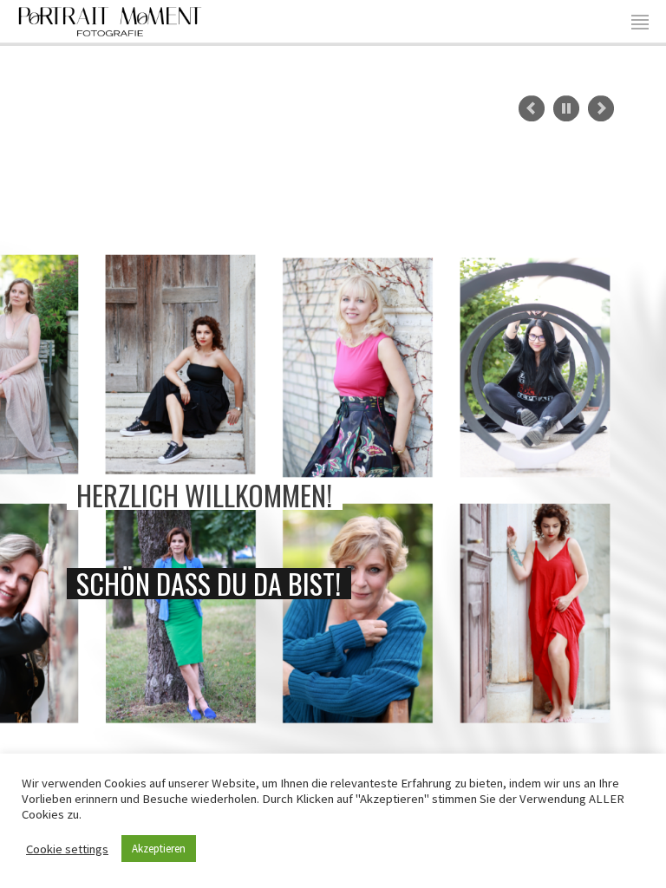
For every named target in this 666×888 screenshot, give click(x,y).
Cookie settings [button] (67, 849)
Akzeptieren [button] (159, 848)
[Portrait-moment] (110, 19)
